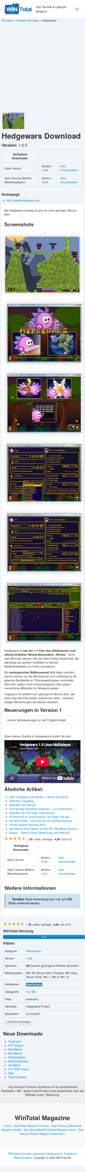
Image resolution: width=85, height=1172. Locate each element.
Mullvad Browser (18, 1061)
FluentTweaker (17, 1077)
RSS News (14, 1154)
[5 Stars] (24, 839)
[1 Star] (6, 839)
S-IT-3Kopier (16, 1045)
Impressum (39, 1154)
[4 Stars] (19, 839)
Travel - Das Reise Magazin (21, 1126)
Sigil (10, 1073)
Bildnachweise (23, 1158)
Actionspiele (33, 951)
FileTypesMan (17, 1057)
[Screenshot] (42, 265)
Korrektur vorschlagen (19, 1021)
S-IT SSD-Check (18, 1069)
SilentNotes (15, 1049)
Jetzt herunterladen (69, 168)
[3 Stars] (15, 839)
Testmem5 (14, 1041)
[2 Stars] (11, 839)
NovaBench (15, 1053)
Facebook (70, 1154)
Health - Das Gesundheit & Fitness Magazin (40, 1130)
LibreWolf (14, 1065)
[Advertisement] (42, 67)
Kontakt (27, 1154)
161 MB (31, 992)
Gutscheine (58, 1134)
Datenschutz (55, 1154)
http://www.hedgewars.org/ (23, 200)
